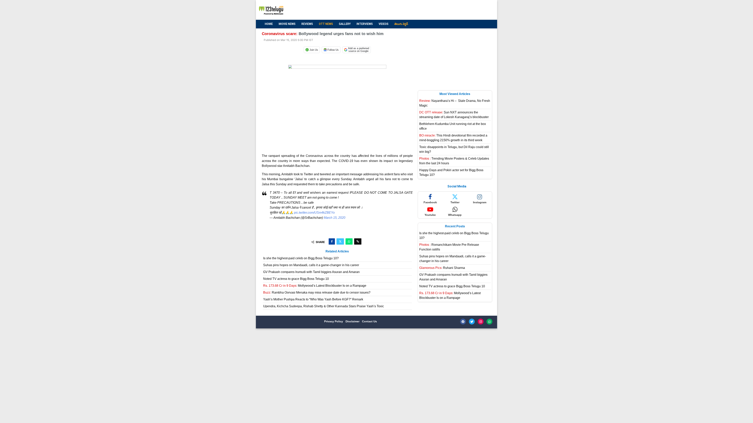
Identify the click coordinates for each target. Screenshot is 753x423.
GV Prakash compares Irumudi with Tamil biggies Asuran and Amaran (311, 272)
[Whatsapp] (489, 321)
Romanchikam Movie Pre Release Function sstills (449, 247)
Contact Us (369, 321)
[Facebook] (463, 321)
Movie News (287, 23)
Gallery (345, 23)
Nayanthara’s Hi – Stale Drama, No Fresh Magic (454, 103)
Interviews (364, 23)
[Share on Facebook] (332, 241)
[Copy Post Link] (357, 241)
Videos (383, 23)
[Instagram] (481, 321)
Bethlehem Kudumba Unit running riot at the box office (452, 126)
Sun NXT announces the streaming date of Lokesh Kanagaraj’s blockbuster (454, 115)
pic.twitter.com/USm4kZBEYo (314, 212)
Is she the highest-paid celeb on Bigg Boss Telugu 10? (301, 258)
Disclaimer (353, 321)
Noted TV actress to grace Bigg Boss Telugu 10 (296, 278)
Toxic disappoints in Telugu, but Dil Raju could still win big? (454, 149)
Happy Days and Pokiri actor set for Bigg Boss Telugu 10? (451, 172)
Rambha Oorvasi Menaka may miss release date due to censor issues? (316, 292)
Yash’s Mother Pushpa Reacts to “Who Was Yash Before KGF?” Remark (313, 299)
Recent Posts (455, 226)
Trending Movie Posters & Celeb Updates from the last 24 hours (454, 161)
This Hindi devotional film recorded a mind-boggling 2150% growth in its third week (453, 138)
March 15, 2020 (334, 217)
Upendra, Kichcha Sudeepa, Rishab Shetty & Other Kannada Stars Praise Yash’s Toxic (323, 306)
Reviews (307, 23)
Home (269, 23)
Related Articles (337, 251)
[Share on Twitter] (340, 241)
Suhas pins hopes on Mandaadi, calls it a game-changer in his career (311, 265)
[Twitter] (472, 321)
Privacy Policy (334, 321)
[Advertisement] (419, 10)
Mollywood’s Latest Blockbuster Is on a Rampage (314, 285)
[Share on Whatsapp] (349, 241)
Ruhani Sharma (442, 267)
